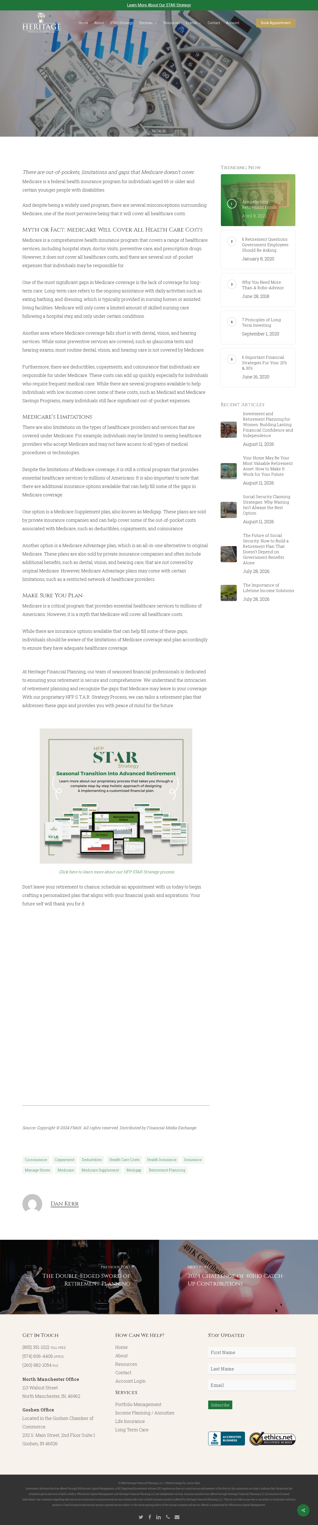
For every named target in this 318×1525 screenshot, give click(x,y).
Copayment (64, 1159)
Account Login (130, 1381)
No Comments (197, 132)
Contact (123, 1372)
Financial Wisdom (143, 88)
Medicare (66, 1170)
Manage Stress (37, 1170)
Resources (126, 1364)
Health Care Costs (124, 1159)
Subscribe (220, 1404)
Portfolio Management (138, 1404)
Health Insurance (162, 1159)
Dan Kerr (117, 132)
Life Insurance (130, 1421)
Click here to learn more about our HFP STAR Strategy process (116, 871)
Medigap (133, 1170)
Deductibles (92, 1159)
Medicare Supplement (100, 1170)
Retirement (181, 88)
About (121, 1356)
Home (121, 1347)
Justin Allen (193, 1483)
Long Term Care (132, 1430)
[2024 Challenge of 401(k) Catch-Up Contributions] (238, 1277)
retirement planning (167, 1170)
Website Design (173, 1483)
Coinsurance (36, 1159)
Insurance (193, 1159)
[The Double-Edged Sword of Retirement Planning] (79, 1277)
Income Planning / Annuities (144, 1413)
